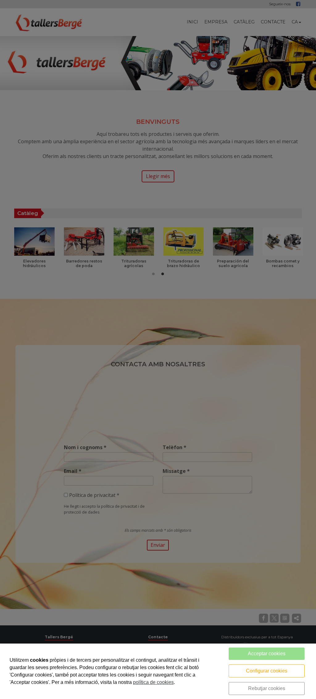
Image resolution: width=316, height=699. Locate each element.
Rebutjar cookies (266, 688)
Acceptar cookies (266, 653)
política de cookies (153, 682)
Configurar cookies (266, 670)
